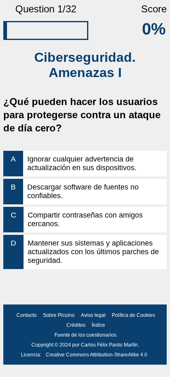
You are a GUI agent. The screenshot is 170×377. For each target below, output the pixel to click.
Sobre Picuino (59, 315)
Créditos (75, 325)
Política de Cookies (133, 315)
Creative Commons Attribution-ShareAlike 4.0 (96, 355)
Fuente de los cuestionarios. (86, 335)
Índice (98, 325)
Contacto (27, 315)
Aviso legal (93, 315)
